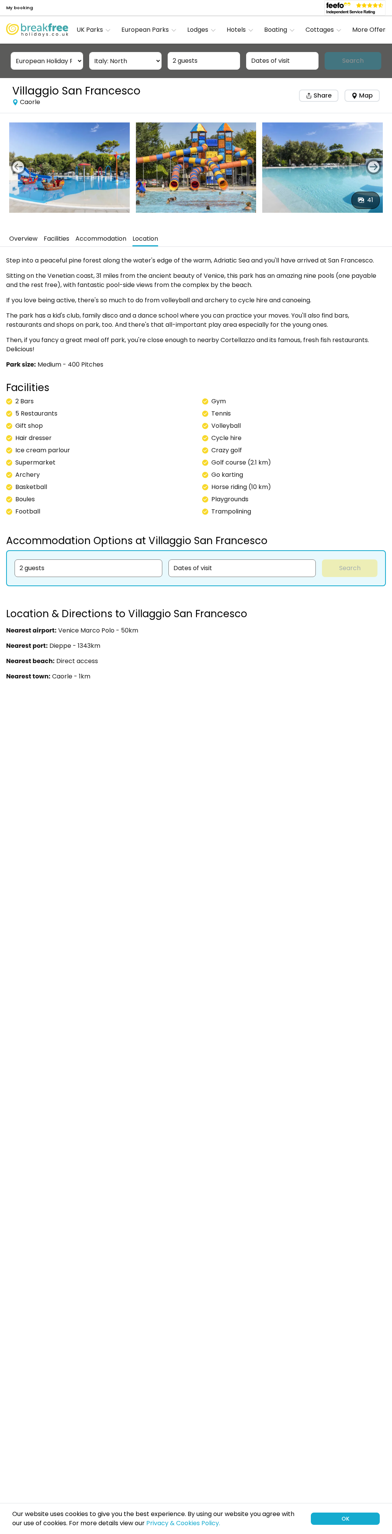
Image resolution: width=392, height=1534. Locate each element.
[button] (96, 29)
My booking (19, 8)
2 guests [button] (185, 60)
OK (345, 1519)
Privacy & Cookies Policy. (183, 1523)
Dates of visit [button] (270, 60)
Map (366, 95)
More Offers (370, 29)
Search (353, 60)
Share (322, 95)
